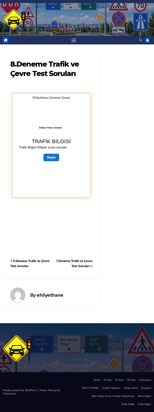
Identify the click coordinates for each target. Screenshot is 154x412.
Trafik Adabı (127, 404)
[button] (140, 40)
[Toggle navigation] (74, 40)
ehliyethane (50, 295)
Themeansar (9, 393)
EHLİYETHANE (90, 388)
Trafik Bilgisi (144, 404)
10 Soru (107, 380)
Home (97, 380)
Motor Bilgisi (144, 396)
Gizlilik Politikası (111, 388)
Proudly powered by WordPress (20, 390)
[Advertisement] (51, 227)
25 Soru (119, 380)
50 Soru (131, 380)
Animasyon (145, 380)
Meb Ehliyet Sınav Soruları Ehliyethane (112, 396)
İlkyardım (146, 388)
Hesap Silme (131, 388)
